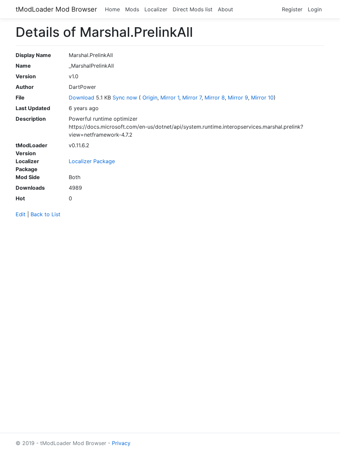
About (225, 9)
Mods (132, 9)
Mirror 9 (238, 97)
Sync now (125, 97)
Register (292, 9)
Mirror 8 (215, 97)
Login (315, 9)
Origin (149, 97)
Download (81, 97)
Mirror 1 (169, 97)
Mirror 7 (192, 97)
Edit (21, 214)
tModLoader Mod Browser (56, 9)
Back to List (45, 214)
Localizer (155, 9)
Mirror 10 (262, 97)
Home (112, 9)
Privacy (121, 443)
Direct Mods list (192, 9)
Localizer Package (92, 161)
